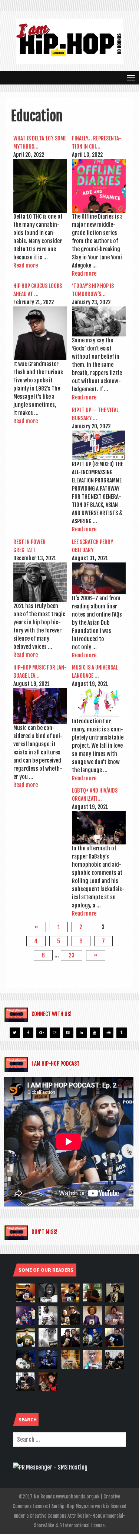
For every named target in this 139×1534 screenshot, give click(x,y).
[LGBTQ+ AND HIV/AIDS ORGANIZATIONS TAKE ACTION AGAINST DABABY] (99, 827)
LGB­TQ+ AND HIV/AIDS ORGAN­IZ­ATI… (95, 794)
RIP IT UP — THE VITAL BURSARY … (95, 414)
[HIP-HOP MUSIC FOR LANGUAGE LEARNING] (40, 706)
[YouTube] (95, 1032)
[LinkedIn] (81, 1032)
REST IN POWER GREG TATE (29, 546)
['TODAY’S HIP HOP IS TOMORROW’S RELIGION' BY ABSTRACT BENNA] (99, 321)
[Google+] (41, 1032)
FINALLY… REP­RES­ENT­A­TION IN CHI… (97, 142)
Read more (25, 265)
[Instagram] (55, 1032)
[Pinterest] (68, 1032)
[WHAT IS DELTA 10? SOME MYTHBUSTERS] (40, 186)
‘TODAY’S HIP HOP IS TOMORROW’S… (93, 290)
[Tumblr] (121, 1032)
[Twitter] (15, 1032)
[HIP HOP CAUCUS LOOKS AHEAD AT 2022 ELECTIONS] (40, 333)
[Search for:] (69, 1439)
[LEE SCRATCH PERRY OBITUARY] (99, 578)
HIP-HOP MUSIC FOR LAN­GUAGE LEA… (40, 671)
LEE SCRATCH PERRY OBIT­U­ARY (92, 546)
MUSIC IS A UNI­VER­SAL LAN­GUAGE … (95, 671)
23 (72, 955)
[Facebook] (28, 1032)
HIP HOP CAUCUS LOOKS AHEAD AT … (37, 290)
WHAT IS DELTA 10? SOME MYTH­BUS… (39, 142)
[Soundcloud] (108, 1032)
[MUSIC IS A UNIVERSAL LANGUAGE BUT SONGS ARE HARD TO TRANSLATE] (99, 702)
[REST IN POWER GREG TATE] (40, 582)
